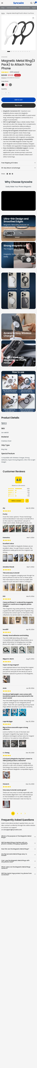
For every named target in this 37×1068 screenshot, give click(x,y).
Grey (10, 84)
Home (3, 13)
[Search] (31, 3)
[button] (27, 501)
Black (2, 84)
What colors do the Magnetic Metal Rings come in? (15, 867)
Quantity (4, 89)
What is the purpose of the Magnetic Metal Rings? (16, 836)
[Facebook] (7, 174)
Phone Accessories (24, 8)
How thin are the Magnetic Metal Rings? (15, 849)
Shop (2, 8)
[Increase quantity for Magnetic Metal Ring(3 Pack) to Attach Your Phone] (8, 93)
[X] (10, 174)
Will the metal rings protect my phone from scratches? (16, 874)
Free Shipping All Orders (9, 163)
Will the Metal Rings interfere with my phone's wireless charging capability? (14, 843)
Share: (3, 173)
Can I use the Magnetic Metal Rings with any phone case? (15, 861)
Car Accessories (11, 8)
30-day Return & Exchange (10, 168)
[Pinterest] (12, 174)
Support (34, 8)
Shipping (3, 78)
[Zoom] (33, 18)
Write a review (16, 501)
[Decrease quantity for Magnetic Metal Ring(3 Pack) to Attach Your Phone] (2, 93)
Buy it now (18, 105)
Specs (4, 423)
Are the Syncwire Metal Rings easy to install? (14, 854)
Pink (6, 84)
